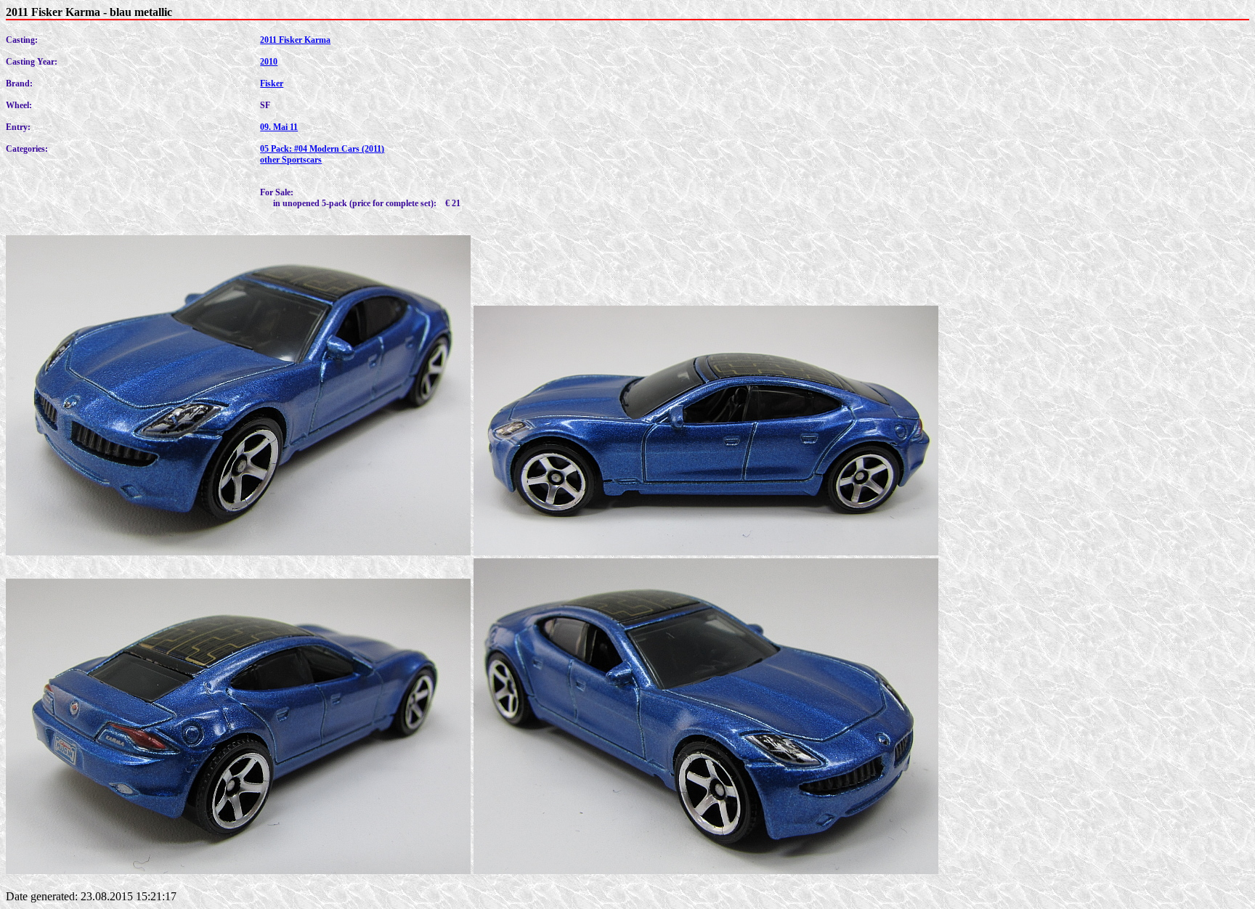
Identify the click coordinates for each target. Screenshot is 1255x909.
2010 (268, 62)
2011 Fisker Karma (295, 40)
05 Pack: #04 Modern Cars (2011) (322, 149)
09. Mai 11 (279, 127)
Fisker (271, 83)
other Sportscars (291, 160)
